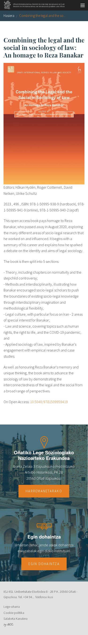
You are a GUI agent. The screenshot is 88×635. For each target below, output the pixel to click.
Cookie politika (14, 613)
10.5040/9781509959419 (49, 401)
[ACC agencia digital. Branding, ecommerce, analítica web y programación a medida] (9, 625)
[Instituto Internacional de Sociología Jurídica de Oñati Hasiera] (32, 4)
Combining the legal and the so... (42, 15)
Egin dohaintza (44, 564)
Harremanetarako (44, 491)
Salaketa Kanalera (15, 618)
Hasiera (9, 15)
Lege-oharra (12, 606)
